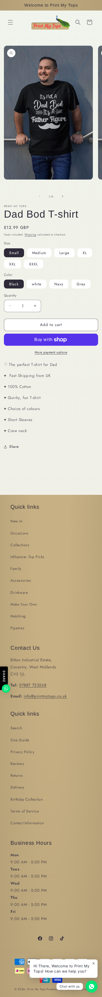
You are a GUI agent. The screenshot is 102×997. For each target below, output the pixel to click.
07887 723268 (32, 685)
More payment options (51, 352)
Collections (20, 545)
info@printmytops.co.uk (45, 696)
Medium (39, 252)
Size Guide (19, 740)
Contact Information (27, 823)
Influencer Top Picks (27, 556)
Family (15, 568)
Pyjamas (17, 628)
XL (85, 252)
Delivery (17, 787)
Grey (81, 284)
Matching (18, 616)
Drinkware (19, 592)
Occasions (19, 533)
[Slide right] (62, 196)
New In (16, 521)
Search (16, 728)
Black (14, 284)
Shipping (30, 235)
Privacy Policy (22, 751)
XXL (12, 264)
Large (64, 252)
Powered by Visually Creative (67, 989)
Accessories (20, 580)
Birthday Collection (26, 799)
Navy (58, 284)
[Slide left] (39, 196)
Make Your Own (23, 604)
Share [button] (14, 446)
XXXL (33, 264)
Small (14, 252)
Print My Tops (36, 989)
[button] (10, 22)
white (36, 284)
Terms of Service (24, 811)
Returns (16, 775)
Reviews (17, 763)
